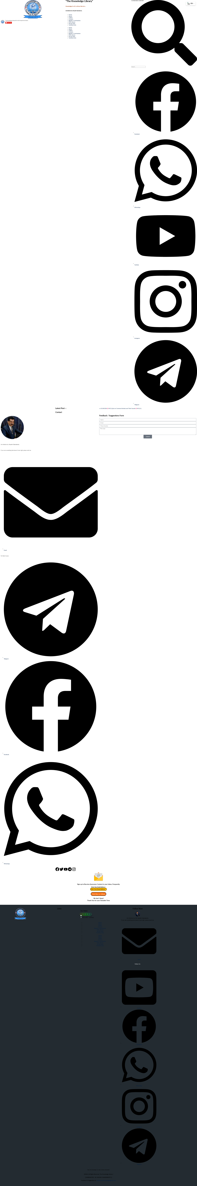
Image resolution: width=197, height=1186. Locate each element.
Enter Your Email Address (98, 887)
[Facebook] (57, 869)
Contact (71, 19)
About (70, 16)
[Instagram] (74, 869)
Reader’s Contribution (74, 20)
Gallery (71, 17)
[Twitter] (61, 869)
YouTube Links (72, 25)
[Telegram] (70, 869)
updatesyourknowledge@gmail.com (106, 1180)
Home (70, 14)
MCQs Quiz (72, 23)
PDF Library (72, 22)
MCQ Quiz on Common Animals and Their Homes (127, 408)
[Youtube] (66, 869)
